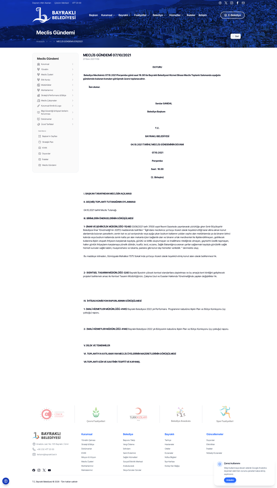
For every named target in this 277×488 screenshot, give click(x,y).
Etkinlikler (210, 444)
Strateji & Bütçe (87, 444)
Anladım (230, 480)
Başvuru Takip (129, 440)
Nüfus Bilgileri (170, 457)
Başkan (93, 15)
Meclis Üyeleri (87, 461)
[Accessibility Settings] (220, 2)
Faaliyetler (140, 15)
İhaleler (191, 15)
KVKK (83, 453)
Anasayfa (40, 41)
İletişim (203, 15)
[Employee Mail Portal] (243, 2)
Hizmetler (174, 15)
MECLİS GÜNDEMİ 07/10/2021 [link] (70, 41)
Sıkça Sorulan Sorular (132, 470)
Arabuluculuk (128, 466)
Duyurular (210, 440)
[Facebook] (237, 2)
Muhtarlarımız (87, 466)
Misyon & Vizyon (88, 457)
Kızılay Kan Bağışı (172, 466)
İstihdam (127, 448)
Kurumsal (106, 15)
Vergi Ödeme (128, 444)
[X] (225, 2)
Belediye (158, 15)
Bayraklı (123, 15)
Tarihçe (168, 440)
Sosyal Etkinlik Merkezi (133, 461)
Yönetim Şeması (88, 440)
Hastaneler (169, 444)
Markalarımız (87, 470)
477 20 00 (76, 3)
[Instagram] (231, 2)
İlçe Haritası (170, 461)
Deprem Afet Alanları (41, 3)
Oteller (167, 448)
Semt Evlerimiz (129, 453)
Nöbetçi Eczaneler (214, 453)
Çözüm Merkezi (62, 3)
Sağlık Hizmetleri (130, 457)
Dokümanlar (86, 448)
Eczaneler (169, 453)
